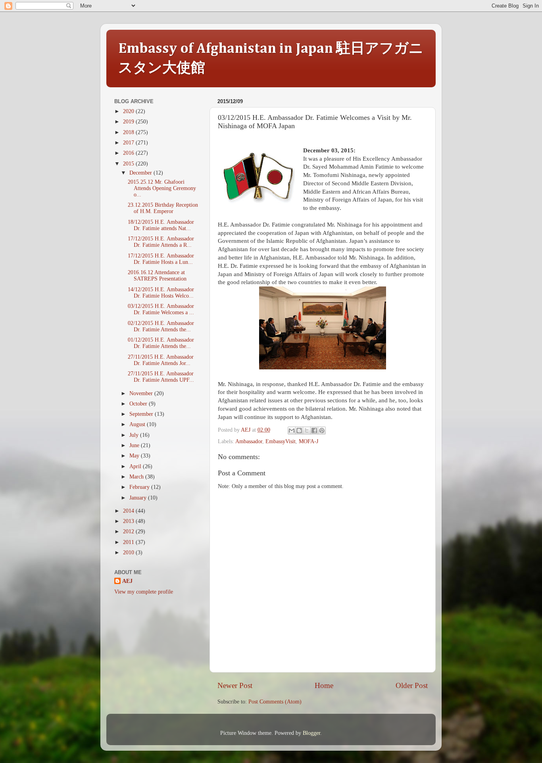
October (139, 404)
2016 (129, 153)
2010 (129, 552)
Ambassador (248, 441)
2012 (129, 531)
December (141, 173)
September (142, 414)
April (136, 466)
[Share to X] (307, 430)
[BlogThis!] (299, 430)
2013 (129, 521)
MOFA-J (308, 441)
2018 (129, 132)
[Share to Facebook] (314, 430)
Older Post (412, 685)
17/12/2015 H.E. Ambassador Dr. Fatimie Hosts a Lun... (161, 259)
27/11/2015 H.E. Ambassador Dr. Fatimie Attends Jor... (161, 360)
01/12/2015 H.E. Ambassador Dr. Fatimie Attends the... (161, 343)
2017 (129, 143)
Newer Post (234, 685)
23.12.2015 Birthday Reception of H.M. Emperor (163, 208)
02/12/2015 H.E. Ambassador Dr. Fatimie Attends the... (161, 326)
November (141, 393)
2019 (129, 122)
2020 (129, 111)
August (138, 424)
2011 (129, 542)
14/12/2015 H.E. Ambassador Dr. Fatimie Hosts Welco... (161, 292)
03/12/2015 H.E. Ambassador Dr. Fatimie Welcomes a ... (161, 309)
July (134, 435)
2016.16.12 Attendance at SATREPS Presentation (157, 275)
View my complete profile (143, 592)
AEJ (127, 581)
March (137, 477)
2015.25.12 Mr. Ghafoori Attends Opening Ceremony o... (162, 188)
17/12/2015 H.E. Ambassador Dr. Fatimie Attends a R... (161, 242)
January (138, 498)
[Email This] (292, 430)
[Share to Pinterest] (322, 430)
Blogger (311, 733)
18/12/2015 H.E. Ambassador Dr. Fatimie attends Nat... (161, 225)
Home (324, 685)
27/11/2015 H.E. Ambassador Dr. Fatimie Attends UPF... (161, 377)
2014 (129, 511)
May (135, 456)
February (140, 487)
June (135, 445)
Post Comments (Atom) (275, 702)
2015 (129, 164)
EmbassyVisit (280, 441)
